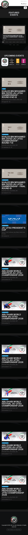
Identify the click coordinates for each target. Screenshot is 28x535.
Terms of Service (10, 529)
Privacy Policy (17, 529)
